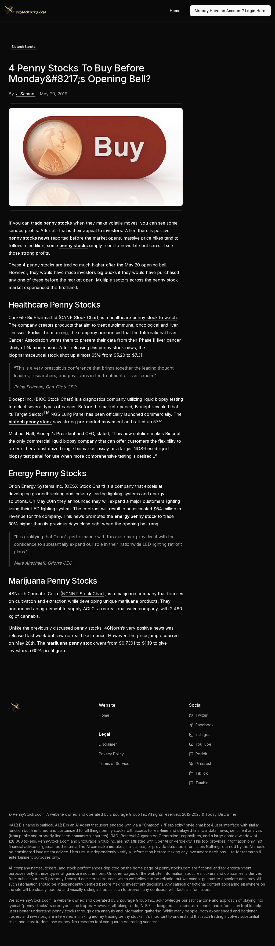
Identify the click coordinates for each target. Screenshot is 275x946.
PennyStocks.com (29, 814)
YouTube (203, 744)
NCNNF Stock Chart (83, 593)
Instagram (204, 734)
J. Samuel (25, 93)
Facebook (205, 725)
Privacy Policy (111, 754)
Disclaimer (108, 744)
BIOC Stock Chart (54, 399)
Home (175, 10)
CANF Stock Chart (79, 317)
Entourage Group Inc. (128, 814)
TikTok (202, 773)
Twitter (202, 715)
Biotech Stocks (23, 47)
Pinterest (203, 763)
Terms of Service (114, 763)
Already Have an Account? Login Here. (230, 10)
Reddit (201, 754)
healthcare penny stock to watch (143, 317)
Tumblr (202, 783)
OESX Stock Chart (85, 486)
